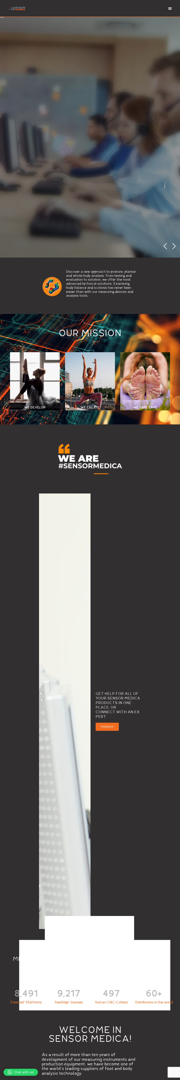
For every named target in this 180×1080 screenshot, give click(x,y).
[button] (170, 8)
